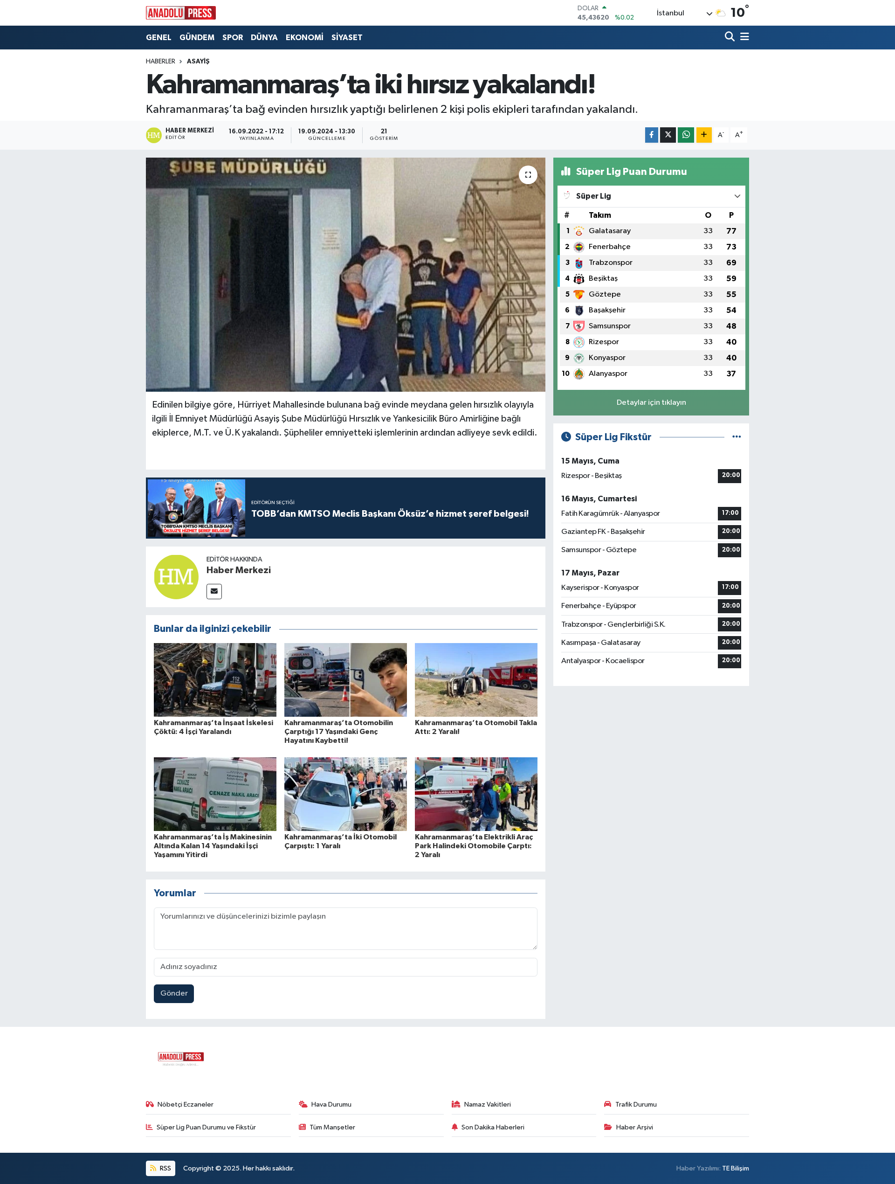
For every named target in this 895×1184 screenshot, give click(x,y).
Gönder (174, 993)
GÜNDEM (196, 38)
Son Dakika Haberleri (492, 1127)
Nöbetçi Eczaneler (185, 1104)
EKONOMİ (305, 38)
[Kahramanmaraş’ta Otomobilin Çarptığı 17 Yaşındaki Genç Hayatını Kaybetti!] (345, 680)
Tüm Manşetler (332, 1127)
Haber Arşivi (634, 1127)
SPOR (232, 38)
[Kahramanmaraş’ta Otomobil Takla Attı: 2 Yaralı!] (476, 680)
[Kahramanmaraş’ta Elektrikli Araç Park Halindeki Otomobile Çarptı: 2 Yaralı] (476, 794)
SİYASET (347, 38)
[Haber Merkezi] (176, 577)
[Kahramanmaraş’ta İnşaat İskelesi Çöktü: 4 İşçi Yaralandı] (215, 680)
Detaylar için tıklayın (651, 403)
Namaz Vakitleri (487, 1104)
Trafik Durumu (636, 1104)
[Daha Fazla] (704, 135)
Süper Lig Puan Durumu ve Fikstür (206, 1127)
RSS (164, 1168)
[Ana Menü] (743, 38)
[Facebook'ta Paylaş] (651, 135)
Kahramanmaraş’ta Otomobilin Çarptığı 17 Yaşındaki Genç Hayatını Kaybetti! (338, 731)
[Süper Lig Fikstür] (736, 437)
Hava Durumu (331, 1104)
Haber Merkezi (239, 570)
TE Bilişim (735, 1168)
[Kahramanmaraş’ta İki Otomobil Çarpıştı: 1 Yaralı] (345, 794)
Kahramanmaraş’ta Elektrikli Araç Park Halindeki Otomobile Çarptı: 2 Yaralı (474, 846)
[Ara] (731, 38)
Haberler (160, 61)
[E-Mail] (214, 591)
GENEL (159, 38)
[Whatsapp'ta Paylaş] (686, 135)
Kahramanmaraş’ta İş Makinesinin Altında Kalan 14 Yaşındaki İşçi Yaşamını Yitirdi (213, 846)
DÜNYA (264, 38)
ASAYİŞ (198, 61)
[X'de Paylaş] (668, 135)
